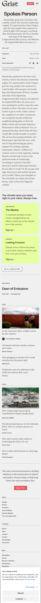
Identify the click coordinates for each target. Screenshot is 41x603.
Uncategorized (15, 294)
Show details (30, 587)
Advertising (6, 563)
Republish (5, 566)
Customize (19, 599)
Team (3, 531)
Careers (4, 537)
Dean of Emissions (15, 288)
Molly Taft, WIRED (8, 418)
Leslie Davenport (7, 457)
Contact (4, 534)
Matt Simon (6, 363)
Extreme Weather (7, 513)
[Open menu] (37, 3)
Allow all (20, 593)
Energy (4, 502)
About (4, 528)
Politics (4, 505)
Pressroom (5, 542)
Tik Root (5, 376)
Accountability (7, 510)
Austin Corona (7, 433)
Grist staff (5, 48)
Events (4, 558)
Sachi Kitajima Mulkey (13, 339)
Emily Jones (6, 445)
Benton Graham (7, 351)
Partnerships (6, 540)
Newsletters (6, 555)
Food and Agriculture (9, 516)
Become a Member (8, 561)
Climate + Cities (34, 58)
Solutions (5, 507)
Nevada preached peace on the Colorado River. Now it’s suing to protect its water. (20, 427)
